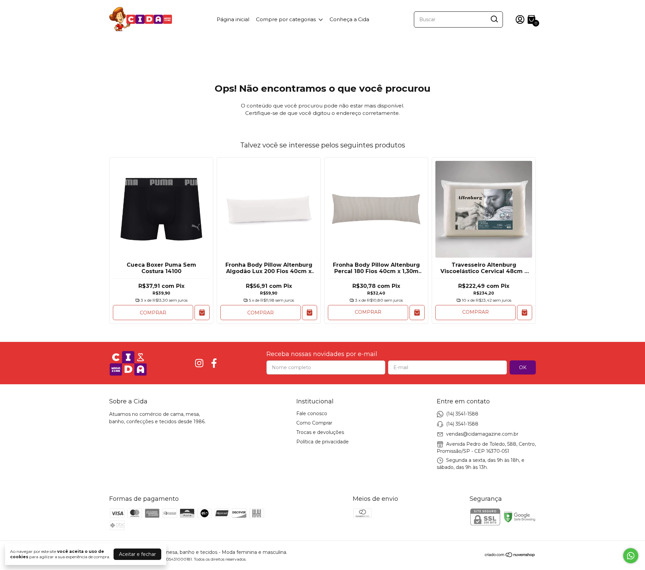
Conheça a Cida (349, 19)
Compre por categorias (286, 19)
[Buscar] (494, 19)
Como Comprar (314, 423)
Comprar (153, 313)
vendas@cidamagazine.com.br (482, 434)
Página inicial (233, 19)
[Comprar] (417, 312)
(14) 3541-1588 (462, 414)
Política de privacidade (322, 442)
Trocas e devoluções (320, 432)
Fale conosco (311, 413)
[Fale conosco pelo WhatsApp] (630, 555)
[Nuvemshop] (510, 556)
